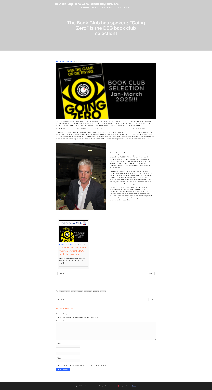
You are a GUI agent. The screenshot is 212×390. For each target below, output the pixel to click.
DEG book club (87, 291)
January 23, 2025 (78, 61)
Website (58, 358)
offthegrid (103, 291)
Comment (60, 321)
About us (95, 8)
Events (110, 8)
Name (58, 343)
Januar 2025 (69, 61)
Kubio (134, 386)
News (103, 8)
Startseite (84, 8)
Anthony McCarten (65, 291)
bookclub (80, 291)
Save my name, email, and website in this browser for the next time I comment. (82, 365)
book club (73, 291)
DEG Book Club (60, 61)
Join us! (118, 8)
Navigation (127, 8)
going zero (96, 291)
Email (58, 351)
